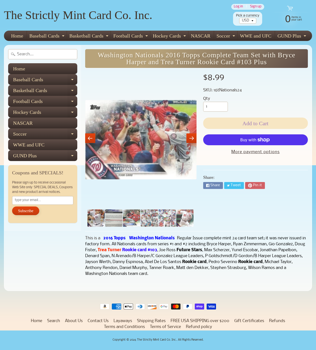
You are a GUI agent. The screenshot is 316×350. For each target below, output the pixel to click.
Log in (238, 6)
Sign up (255, 6)
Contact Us (98, 321)
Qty (206, 98)
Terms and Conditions (124, 327)
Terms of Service (165, 327)
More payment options (255, 152)
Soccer (226, 37)
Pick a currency (247, 16)
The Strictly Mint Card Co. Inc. (78, 14)
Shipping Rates (151, 321)
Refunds (277, 321)
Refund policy (199, 327)
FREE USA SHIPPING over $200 (200, 321)
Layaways (123, 321)
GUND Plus (292, 37)
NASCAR (200, 36)
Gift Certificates (249, 321)
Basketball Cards (89, 37)
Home (17, 36)
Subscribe (25, 211)
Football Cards (131, 37)
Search (53, 321)
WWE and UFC (255, 36)
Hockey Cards (170, 37)
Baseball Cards (47, 37)
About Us (74, 321)
